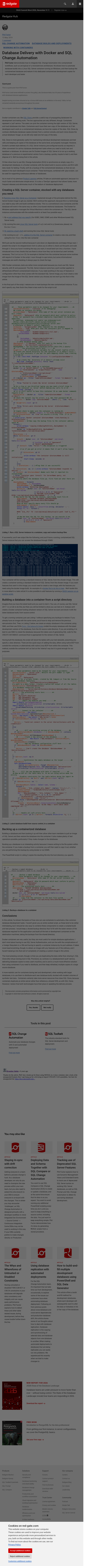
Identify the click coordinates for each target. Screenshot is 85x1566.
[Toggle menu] (80, 4)
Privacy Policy (14, 1544)
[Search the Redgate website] (65, 4)
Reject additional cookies (20, 1556)
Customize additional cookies (20, 1561)
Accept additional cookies (20, 1551)
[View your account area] (73, 4)
